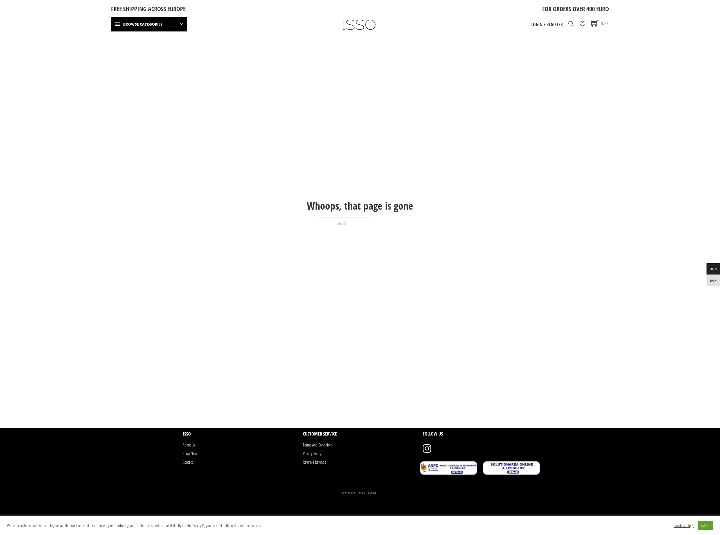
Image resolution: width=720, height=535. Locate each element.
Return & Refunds (314, 462)
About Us (189, 445)
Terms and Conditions (318, 445)
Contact (188, 462)
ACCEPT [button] (705, 525)
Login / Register (547, 24)
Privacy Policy (312, 453)
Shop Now (190, 453)
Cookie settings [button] (684, 525)
